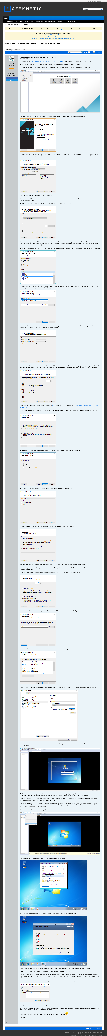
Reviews (25, 18)
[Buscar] (101, 9)
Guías (32, 18)
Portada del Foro (12, 24)
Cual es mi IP (95, 18)
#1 (99, 57)
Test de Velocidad (58, 18)
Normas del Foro (53, 37)
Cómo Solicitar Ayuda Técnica (53, 35)
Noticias (38, 18)
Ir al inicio (97, 1028)
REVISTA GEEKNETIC (15, 18)
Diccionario (47, 18)
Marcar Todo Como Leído (55, 21)
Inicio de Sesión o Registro (95, 1)
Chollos (69, 18)
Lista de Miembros (70, 21)
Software (19, 24)
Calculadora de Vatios (81, 18)
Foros (6, 18)
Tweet (12, 80)
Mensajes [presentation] (8, 49)
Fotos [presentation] (24, 49)
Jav (54, 405)
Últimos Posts (9, 21)
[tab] (8, 50)
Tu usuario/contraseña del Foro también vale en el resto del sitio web (53, 39)
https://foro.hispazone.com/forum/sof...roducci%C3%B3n (47, 61)
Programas (25, 24)
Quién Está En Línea (41, 21)
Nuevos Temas (19, 21)
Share (12, 78)
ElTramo (11, 63)
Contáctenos (88, 1028)
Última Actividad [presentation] (16, 49)
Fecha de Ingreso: (10, 73)
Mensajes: (10, 75)
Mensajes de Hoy (29, 21)
